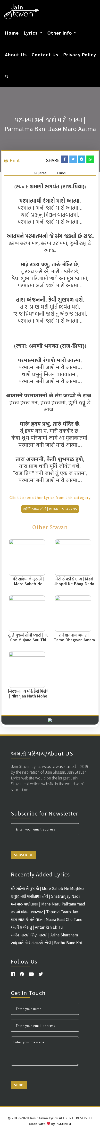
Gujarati (40, 172)
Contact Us (45, 54)
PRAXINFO (63, 1124)
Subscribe (23, 855)
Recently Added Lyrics (40, 874)
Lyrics (31, 33)
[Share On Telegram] (81, 159)
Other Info (59, 33)
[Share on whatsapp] (90, 159)
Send (19, 1085)
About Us (16, 54)
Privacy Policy (79, 54)
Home (12, 33)
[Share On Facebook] (64, 159)
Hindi (61, 172)
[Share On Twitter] (73, 159)
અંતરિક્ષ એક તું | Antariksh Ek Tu (37, 927)
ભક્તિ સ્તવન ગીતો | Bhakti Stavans (50, 508)
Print (14, 160)
